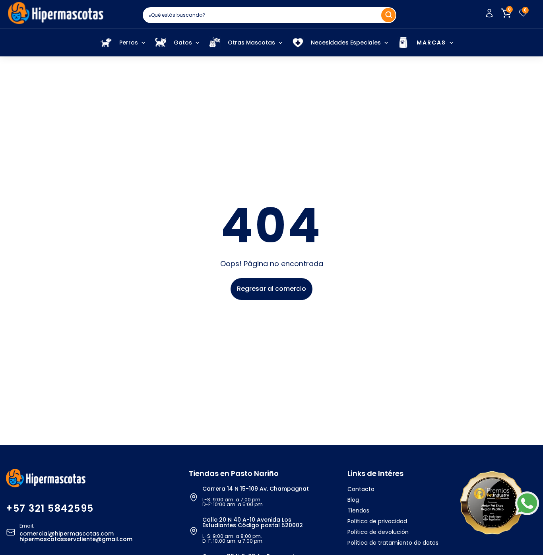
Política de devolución (378, 532)
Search (388, 15)
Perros (128, 42)
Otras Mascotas (251, 42)
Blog (353, 500)
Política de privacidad (377, 521)
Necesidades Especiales (346, 42)
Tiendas (358, 510)
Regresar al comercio (271, 288)
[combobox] (269, 15)
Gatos (183, 42)
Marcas (431, 42)
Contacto (360, 489)
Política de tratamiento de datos (392, 542)
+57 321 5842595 (50, 508)
